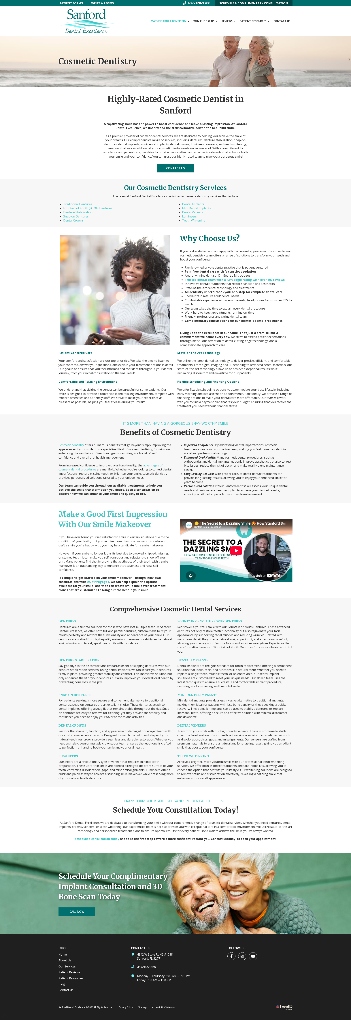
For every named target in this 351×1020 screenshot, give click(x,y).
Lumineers (189, 216)
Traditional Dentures (77, 204)
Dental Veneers (192, 212)
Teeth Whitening (193, 220)
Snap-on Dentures (76, 216)
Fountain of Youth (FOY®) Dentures (87, 208)
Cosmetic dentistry (71, 445)
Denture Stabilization (78, 212)
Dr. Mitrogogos (98, 582)
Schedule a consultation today (97, 839)
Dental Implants (193, 204)
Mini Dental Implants (196, 208)
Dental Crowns (73, 220)
